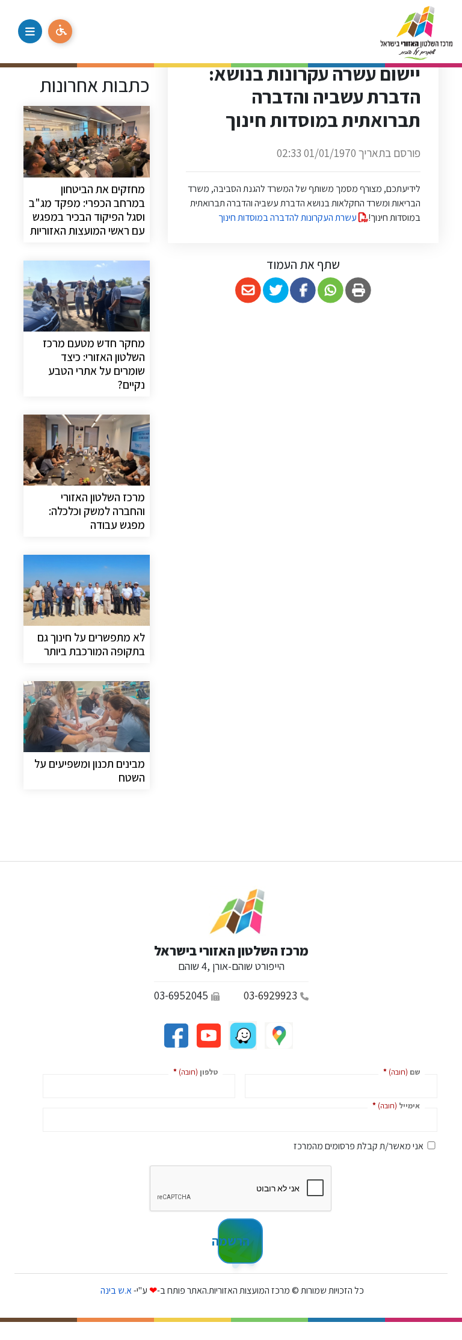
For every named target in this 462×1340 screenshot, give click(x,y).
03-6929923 (270, 995)
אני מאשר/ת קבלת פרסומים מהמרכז (359, 1146)
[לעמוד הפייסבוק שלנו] (176, 1034)
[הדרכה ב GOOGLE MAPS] (278, 1034)
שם (399, 1071)
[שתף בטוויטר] (276, 290)
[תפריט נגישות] (60, 31)
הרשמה (234, 1240)
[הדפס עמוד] (358, 290)
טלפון (193, 1071)
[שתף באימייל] (248, 290)
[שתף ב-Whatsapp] (330, 290)
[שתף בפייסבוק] (303, 290)
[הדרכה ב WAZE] (242, 1034)
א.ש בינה (115, 1290)
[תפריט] (30, 31)
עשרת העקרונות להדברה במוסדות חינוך (288, 217)
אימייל (394, 1105)
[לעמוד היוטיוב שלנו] (207, 1034)
